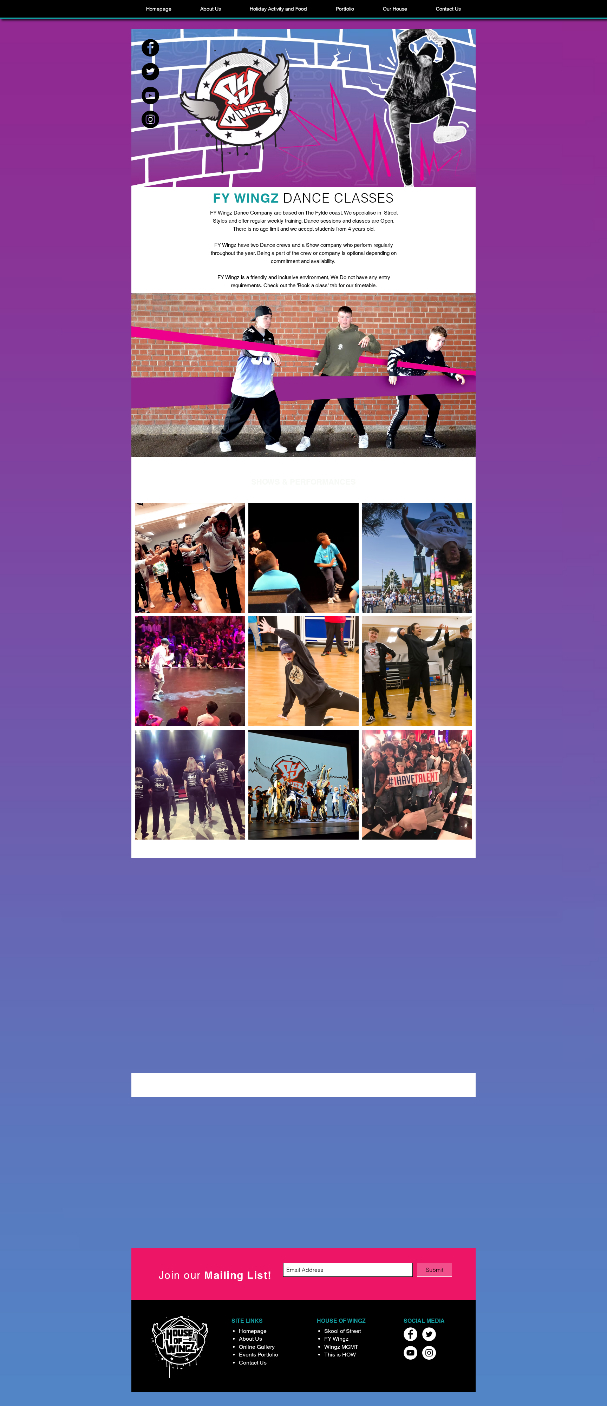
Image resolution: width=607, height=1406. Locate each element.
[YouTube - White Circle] (410, 1353)
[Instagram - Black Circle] (150, 119)
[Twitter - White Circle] (429, 1334)
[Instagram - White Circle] (429, 1353)
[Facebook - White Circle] (410, 1334)
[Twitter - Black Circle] (150, 71)
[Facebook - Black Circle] (150, 48)
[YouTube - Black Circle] (150, 95)
